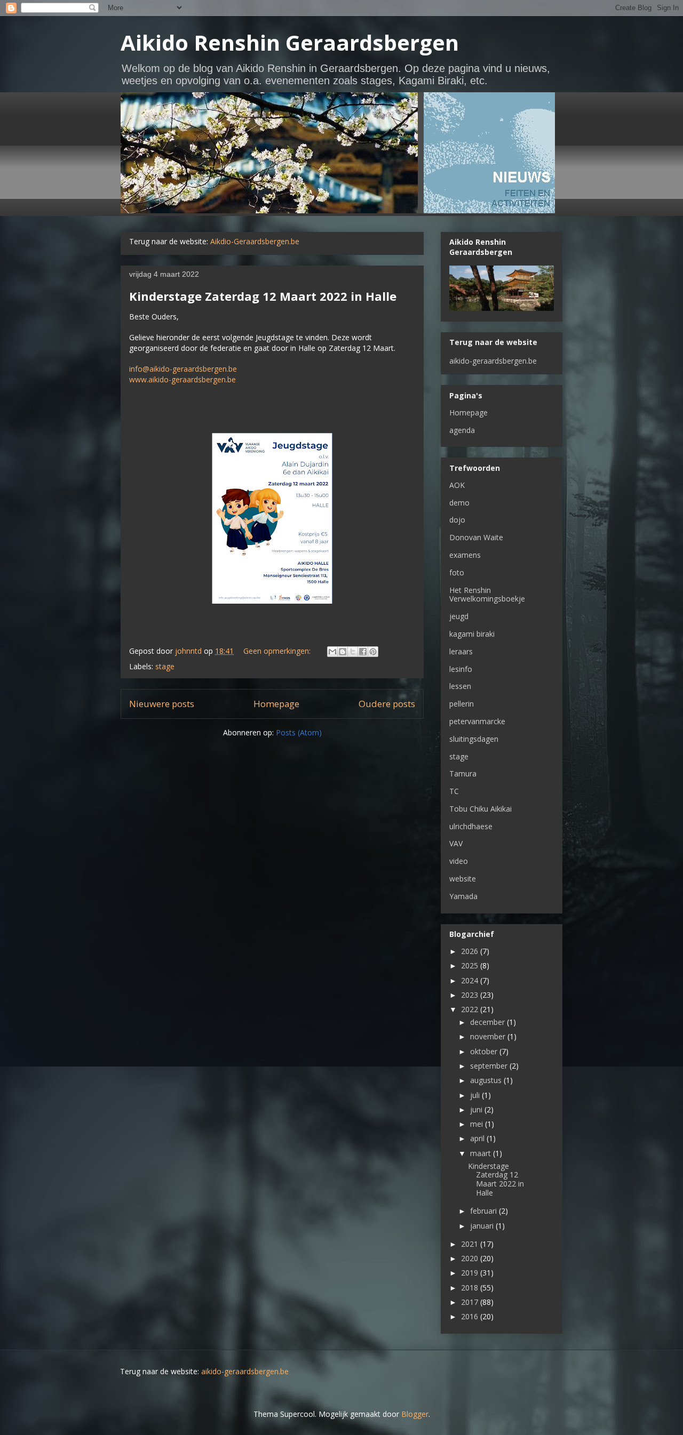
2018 (470, 1287)
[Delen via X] (352, 651)
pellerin (461, 704)
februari (484, 1211)
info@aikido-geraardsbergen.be (183, 369)
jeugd (458, 616)
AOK (457, 485)
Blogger (414, 1414)
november (488, 1036)
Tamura (462, 773)
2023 (470, 995)
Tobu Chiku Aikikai (480, 809)
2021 (470, 1244)
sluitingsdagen (473, 739)
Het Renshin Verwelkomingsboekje (487, 594)
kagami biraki (472, 634)
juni (477, 1109)
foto (456, 572)
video (458, 861)
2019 (470, 1273)
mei (477, 1124)
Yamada (463, 896)
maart (481, 1153)
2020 (470, 1258)
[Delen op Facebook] (363, 651)
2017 (470, 1302)
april (478, 1138)
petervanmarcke (477, 721)
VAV (456, 843)
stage (164, 666)
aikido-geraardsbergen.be (493, 361)
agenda (462, 430)
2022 (470, 1009)
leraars (461, 651)
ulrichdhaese (471, 826)
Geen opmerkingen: (278, 651)
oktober (484, 1051)
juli (476, 1095)
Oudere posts (387, 704)
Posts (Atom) (299, 732)
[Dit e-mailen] (332, 651)
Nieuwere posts (161, 704)
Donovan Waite (476, 537)
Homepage (276, 704)
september (490, 1066)
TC (454, 791)
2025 (470, 965)
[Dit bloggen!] (342, 651)
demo (459, 503)
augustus (487, 1080)
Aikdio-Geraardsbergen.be (254, 241)
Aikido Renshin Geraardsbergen (290, 42)
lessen (460, 686)
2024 (470, 980)
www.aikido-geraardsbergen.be (182, 379)
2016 (470, 1316)
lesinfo (460, 669)
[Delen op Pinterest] (373, 651)
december (488, 1022)
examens (465, 555)
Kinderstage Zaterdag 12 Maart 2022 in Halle (262, 296)
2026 (470, 951)
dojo (457, 520)
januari (483, 1226)
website (462, 878)
